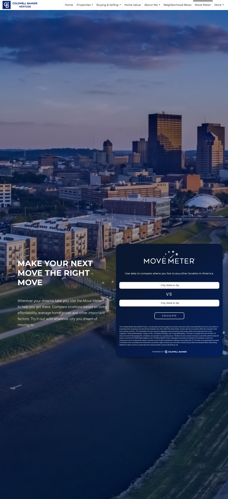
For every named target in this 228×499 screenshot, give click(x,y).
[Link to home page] (22, 5)
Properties (85, 6)
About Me (152, 6)
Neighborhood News (177, 5)
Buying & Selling (109, 6)
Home (69, 5)
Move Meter (203, 5)
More (219, 6)
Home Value (132, 5)
